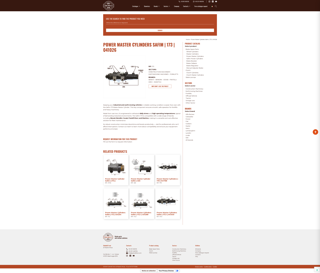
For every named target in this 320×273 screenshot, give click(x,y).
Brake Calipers (191, 63)
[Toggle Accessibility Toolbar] (315, 132)
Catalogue (135, 6)
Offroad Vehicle (191, 96)
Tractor (188, 98)
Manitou (157, 82)
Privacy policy (199, 266)
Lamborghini (190, 131)
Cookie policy (208, 266)
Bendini (159, 80)
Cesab (165, 80)
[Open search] (216, 6)
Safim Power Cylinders (194, 58)
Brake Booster (191, 61)
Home (188, 39)
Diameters (147, 6)
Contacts (185, 6)
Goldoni (188, 124)
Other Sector (190, 103)
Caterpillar (189, 117)
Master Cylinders (192, 54)
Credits (215, 266)
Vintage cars (190, 100)
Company (176, 6)
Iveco (188, 128)
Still (187, 138)
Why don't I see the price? (160, 86)
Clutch (188, 70)
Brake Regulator (192, 65)
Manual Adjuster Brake (194, 68)
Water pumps (191, 77)
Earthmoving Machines (158, 74)
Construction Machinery (159, 72)
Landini (188, 133)
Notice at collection (149, 271)
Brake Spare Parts (192, 49)
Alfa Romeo (190, 114)
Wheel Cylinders (192, 51)
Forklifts (174, 74)
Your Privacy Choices (166, 271)
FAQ (196, 256)
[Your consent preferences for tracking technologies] (317, 270)
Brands (156, 6)
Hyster (188, 126)
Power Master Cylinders (195, 56)
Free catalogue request (201, 6)
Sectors (166, 6)
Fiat (187, 121)
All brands (189, 140)
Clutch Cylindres (192, 72)
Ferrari (188, 119)
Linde (188, 135)
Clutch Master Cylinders (195, 75)
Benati (151, 80)
